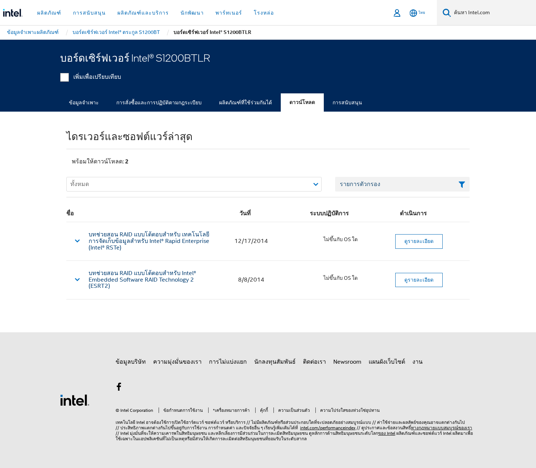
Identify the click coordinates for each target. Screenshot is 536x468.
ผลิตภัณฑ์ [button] (49, 12)
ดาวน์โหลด (302, 102)
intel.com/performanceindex (328, 427)
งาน (417, 361)
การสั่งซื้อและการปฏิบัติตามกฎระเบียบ (159, 102)
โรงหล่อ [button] (264, 12)
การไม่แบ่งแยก (228, 361)
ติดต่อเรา (314, 361)
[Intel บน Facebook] (119, 388)
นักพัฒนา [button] (192, 12)
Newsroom (347, 361)
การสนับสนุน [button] (89, 12)
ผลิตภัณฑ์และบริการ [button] (143, 12)
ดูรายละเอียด (419, 241)
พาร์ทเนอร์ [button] (228, 12)
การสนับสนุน (347, 102)
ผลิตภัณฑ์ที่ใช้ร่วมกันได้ (245, 102)
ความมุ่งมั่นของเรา (177, 361)
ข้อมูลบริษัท (131, 361)
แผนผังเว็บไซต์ (387, 361)
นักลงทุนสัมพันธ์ (275, 361)
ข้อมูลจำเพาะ (84, 102)
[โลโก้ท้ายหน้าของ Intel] (74, 399)
